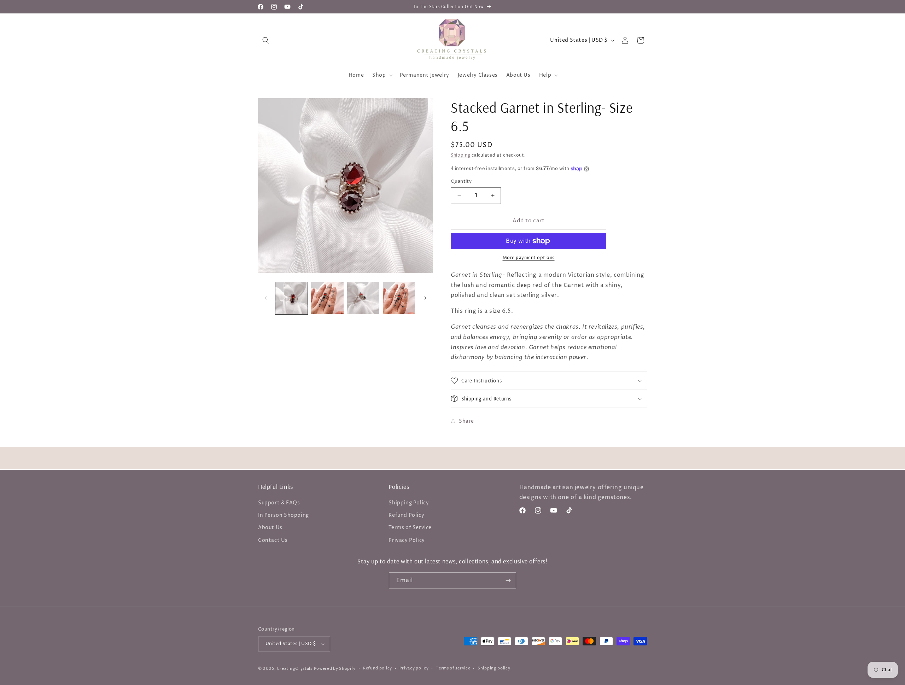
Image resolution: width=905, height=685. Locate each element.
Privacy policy (414, 668)
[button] (266, 40)
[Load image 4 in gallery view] (399, 298)
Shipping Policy (409, 502)
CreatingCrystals (295, 668)
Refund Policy (406, 515)
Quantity (461, 181)
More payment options (529, 258)
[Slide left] (266, 298)
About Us (270, 527)
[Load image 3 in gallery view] (363, 298)
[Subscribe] (508, 580)
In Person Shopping (283, 515)
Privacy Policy (407, 540)
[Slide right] (425, 298)
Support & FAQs (279, 502)
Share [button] (466, 421)
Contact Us (273, 540)
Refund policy (377, 668)
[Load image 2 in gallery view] (327, 298)
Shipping (461, 155)
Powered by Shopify (335, 668)
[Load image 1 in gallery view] (291, 298)
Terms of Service (410, 527)
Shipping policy (494, 668)
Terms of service (453, 668)
